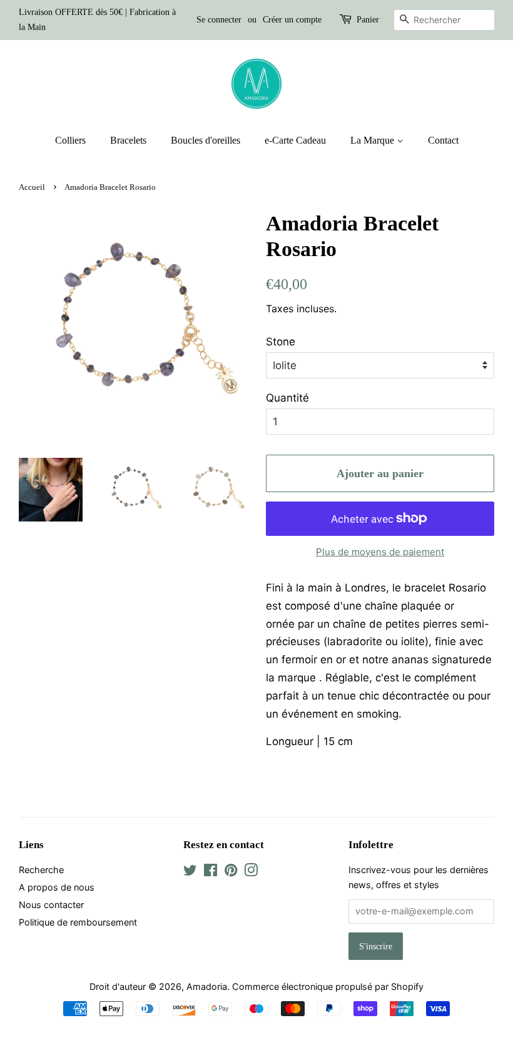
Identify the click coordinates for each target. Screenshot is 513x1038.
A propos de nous (56, 887)
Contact (443, 140)
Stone (280, 341)
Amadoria (206, 986)
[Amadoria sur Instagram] (251, 872)
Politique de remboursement (78, 922)
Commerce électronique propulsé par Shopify (328, 986)
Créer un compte (292, 19)
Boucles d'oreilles (205, 140)
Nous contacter (51, 904)
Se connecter (218, 19)
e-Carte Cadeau (295, 140)
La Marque (373, 140)
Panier (368, 19)
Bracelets (128, 140)
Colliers (70, 140)
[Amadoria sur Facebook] (210, 872)
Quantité (287, 398)
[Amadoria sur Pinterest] (231, 872)
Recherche (41, 869)
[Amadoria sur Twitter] (190, 872)
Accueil (32, 187)
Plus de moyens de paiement (380, 552)
